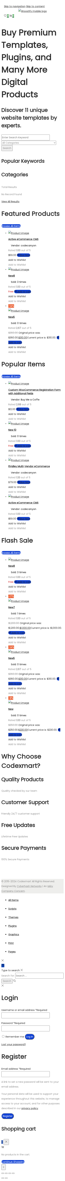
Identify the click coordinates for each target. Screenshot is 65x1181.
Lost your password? (13, 1044)
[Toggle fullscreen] (6, 1173)
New (10, 709)
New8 (11, 275)
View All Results (10, 201)
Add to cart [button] (24, 291)
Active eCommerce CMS (23, 239)
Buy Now (25, 255)
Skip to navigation (14, 6)
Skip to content (35, 6)
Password (13, 1023)
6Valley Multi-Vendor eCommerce (29, 466)
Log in (29, 1036)
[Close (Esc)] (13, 1173)
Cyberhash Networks (29, 886)
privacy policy (29, 1108)
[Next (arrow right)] (6, 1178)
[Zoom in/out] (2, 1173)
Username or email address (24, 1010)
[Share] (9, 1173)
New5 (11, 317)
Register (7, 1116)
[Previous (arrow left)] (2, 1178)
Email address (16, 1069)
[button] (17, 260)
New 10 (12, 430)
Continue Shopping (13, 1161)
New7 (11, 607)
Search (7, 148)
